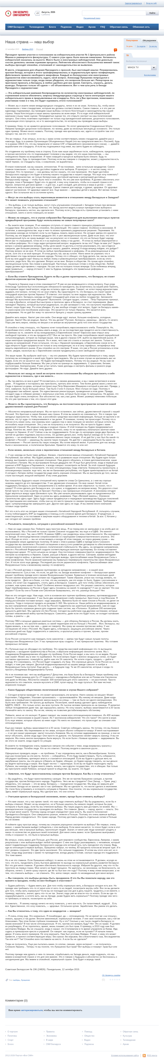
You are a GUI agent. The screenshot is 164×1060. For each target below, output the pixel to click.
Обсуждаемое (149, 40)
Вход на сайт (151, 3)
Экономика (51, 1036)
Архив (92, 27)
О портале (13, 1031)
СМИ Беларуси (16, 27)
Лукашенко (25, 980)
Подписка (66, 27)
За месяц (153, 46)
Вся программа (150, 75)
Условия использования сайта (125, 1055)
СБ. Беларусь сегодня (111, 975)
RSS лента (152, 1055)
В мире (49, 1040)
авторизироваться (32, 1010)
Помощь (88, 1031)
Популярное (132, 40)
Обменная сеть (141, 27)
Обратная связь (119, 27)
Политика (12, 1036)
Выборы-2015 (27, 49)
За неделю (141, 46)
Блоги (52, 27)
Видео (80, 27)
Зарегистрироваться (133, 3)
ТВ (127, 55)
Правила (50, 1031)
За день (129, 46)
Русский (39, 49)
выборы (16, 980)
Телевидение (36, 27)
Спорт (10, 1040)
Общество (89, 1036)
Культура (127, 1036)
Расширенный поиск (92, 18)
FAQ (102, 27)
